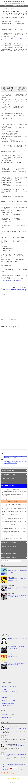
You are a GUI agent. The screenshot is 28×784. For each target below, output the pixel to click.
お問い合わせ (24, 5)
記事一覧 (19, 5)
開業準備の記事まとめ (7, 705)
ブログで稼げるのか (7, 714)
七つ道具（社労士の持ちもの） (8, 478)
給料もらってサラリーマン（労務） (9, 542)
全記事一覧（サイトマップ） (9, 700)
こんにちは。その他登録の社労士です (11, 691)
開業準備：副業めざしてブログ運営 (9, 557)
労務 (8, 5)
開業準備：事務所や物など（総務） (9, 553)
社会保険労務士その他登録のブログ (14, 1)
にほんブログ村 (6, 769)
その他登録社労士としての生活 (8, 474)
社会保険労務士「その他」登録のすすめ (13, 280)
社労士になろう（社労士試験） (8, 319)
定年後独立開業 (6, 717)
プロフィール (5, 694)
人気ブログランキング (22, 769)
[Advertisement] (14, 69)
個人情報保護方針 (6, 697)
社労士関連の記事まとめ (8, 703)
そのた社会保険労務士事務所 (9, 686)
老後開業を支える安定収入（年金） (9, 546)
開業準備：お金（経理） (6, 549)
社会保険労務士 (4, 482)
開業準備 (15, 5)
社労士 (5, 5)
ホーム (2, 5)
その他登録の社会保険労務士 (7, 470)
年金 (11, 5)
